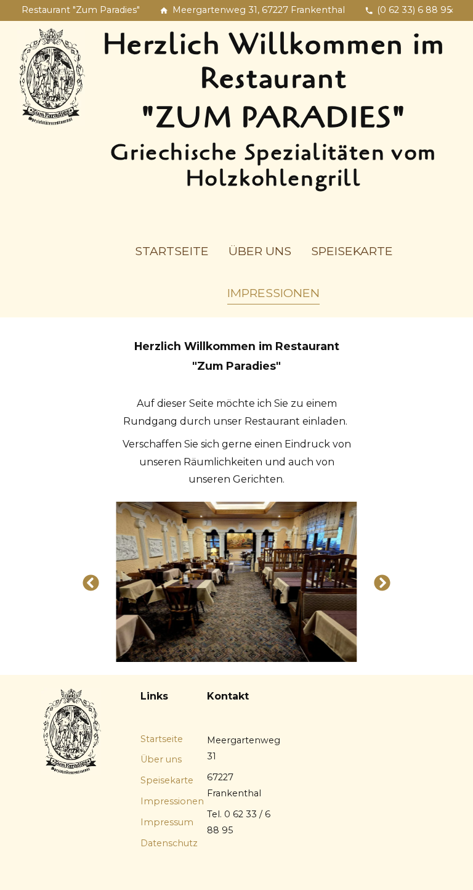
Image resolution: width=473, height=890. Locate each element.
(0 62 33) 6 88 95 (414, 9)
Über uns (259, 250)
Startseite (172, 250)
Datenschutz (169, 843)
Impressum (166, 822)
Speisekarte (352, 250)
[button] (91, 588)
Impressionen (273, 292)
